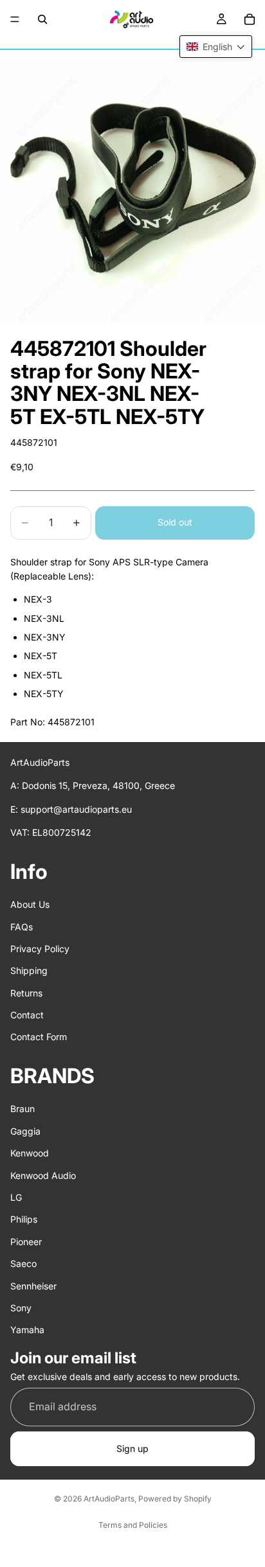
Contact (27, 1014)
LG (16, 1197)
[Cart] (249, 19)
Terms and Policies (132, 1525)
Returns (26, 992)
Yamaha (27, 1329)
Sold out (175, 522)
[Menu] (15, 19)
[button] (215, 46)
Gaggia (25, 1131)
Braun (22, 1109)
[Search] (42, 19)
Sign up (132, 1448)
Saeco (23, 1263)
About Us (30, 904)
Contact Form (38, 1037)
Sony (21, 1307)
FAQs (21, 926)
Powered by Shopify (175, 1498)
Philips (23, 1219)
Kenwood (29, 1152)
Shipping (29, 970)
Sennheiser (33, 1285)
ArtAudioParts (109, 1498)
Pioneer (26, 1241)
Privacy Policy (39, 948)
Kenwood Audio (43, 1175)
